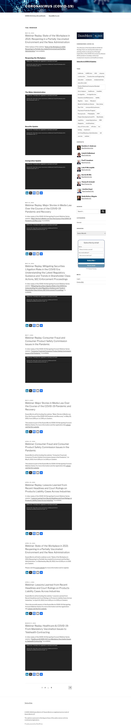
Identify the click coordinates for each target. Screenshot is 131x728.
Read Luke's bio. (86, 169)
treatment (87, 129)
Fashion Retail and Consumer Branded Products (88, 87)
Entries (80, 282)
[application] (48, 73)
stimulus (93, 126)
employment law (99, 79)
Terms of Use (28, 703)
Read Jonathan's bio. (88, 191)
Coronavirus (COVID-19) (49, 6)
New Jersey (99, 104)
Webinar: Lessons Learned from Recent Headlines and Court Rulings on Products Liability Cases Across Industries (47, 588)
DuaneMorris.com (54, 16)
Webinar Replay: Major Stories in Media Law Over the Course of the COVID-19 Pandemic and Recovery (48, 208)
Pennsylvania (81, 113)
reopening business (91, 120)
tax (99, 126)
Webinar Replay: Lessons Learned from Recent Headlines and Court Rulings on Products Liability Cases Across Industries (47, 488)
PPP (98, 113)
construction (81, 76)
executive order (82, 83)
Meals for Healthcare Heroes (86, 104)
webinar (87, 136)
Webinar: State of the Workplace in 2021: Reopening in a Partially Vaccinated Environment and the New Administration (47, 549)
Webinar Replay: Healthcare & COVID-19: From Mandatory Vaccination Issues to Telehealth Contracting (47, 629)
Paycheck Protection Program (86, 110)
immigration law (91, 94)
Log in (78, 279)
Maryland (93, 101)
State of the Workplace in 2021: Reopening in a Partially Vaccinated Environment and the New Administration (45, 49)
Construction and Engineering (95, 76)
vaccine (80, 136)
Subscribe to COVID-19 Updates (86, 61)
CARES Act (89, 73)
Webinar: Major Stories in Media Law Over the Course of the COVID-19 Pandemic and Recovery (48, 406)
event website (40, 568)
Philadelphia (91, 113)
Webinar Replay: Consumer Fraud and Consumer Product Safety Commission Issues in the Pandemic (46, 341)
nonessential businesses (92, 107)
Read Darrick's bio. (87, 177)
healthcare (91, 91)
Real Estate (100, 117)
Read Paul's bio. (86, 162)
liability (97, 97)
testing (80, 129)
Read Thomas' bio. (87, 184)
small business (90, 123)
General (79, 222)
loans (86, 101)
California (80, 73)
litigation (80, 101)
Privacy (94, 268)
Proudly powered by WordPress (34, 724)
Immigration (81, 94)
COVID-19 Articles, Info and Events (35, 16)
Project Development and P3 (86, 117)
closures (101, 73)
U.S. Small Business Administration (88, 133)
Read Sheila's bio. (86, 198)
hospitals (99, 91)
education (81, 79)
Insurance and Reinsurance (85, 97)
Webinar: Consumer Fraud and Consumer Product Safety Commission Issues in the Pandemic (47, 447)
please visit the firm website (37, 609)
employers (89, 79)
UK (101, 133)
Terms (90, 268)
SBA (100, 120)
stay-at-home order (83, 126)
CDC (95, 73)
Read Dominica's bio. (87, 148)
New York (80, 107)
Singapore (81, 123)
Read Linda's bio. (86, 155)
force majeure (82, 91)
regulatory (81, 120)
